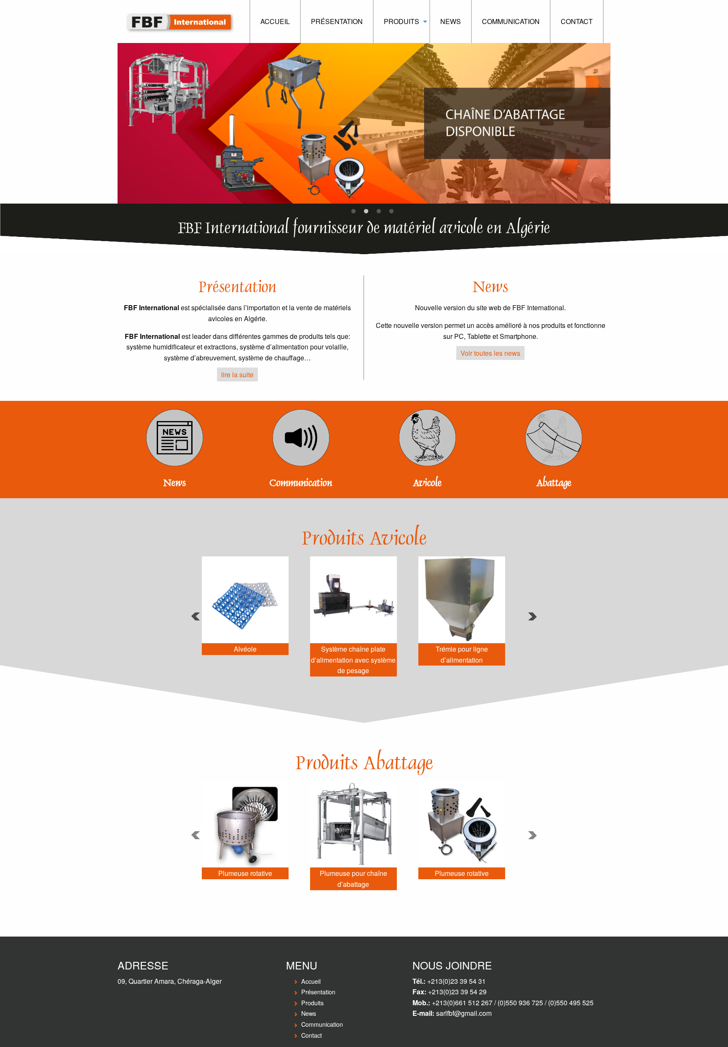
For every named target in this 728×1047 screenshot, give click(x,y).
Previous (111, 123)
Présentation (318, 991)
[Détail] (245, 605)
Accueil (311, 981)
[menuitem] (274, 21)
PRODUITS (401, 21)
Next (617, 123)
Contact (311, 1035)
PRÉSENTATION (337, 21)
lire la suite (237, 374)
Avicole (427, 483)
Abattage (553, 483)
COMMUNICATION (511, 21)
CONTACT (577, 21)
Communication (301, 483)
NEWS (450, 21)
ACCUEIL (275, 21)
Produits (312, 1002)
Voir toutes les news (490, 353)
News (174, 483)
